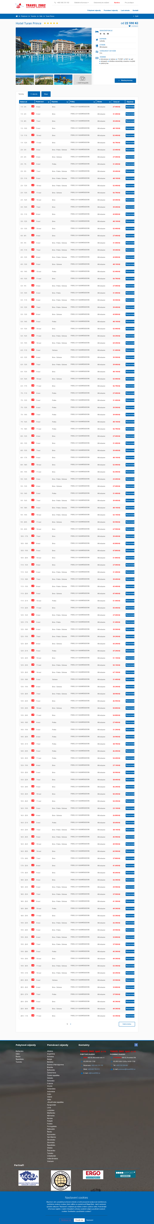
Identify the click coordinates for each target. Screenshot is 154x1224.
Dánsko (50, 1078)
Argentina (51, 1054)
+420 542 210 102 (97, 1065)
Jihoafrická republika (55, 1102)
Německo (51, 1116)
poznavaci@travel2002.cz (126, 1069)
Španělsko (20, 1059)
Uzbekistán (51, 1156)
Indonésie (51, 1091)
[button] (43, 102)
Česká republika (53, 1075)
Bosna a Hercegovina (55, 1065)
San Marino (51, 1137)
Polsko (49, 1124)
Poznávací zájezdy (111, 10)
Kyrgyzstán (51, 1105)
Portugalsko (52, 1126)
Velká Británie (52, 1159)
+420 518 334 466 (122, 1065)
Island (49, 1097)
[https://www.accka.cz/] (28, 1178)
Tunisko (50, 1153)
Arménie (50, 1057)
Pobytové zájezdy (94, 10)
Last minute (125, 10)
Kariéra (117, 3)
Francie (50, 1083)
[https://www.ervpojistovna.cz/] (93, 1174)
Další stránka (127, 1024)
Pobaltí (50, 1121)
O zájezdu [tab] (34, 94)
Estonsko (50, 1081)
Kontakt (135, 10)
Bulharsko (19, 1051)
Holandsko (51, 1089)
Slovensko (51, 1140)
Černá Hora (51, 1073)
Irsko (49, 1094)
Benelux (50, 1062)
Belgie (49, 1059)
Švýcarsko (51, 1150)
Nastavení (89, 1220)
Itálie (18, 1054)
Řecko (18, 1057)
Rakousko (51, 1129)
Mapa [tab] (46, 94)
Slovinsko (51, 1142)
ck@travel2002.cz (94, 1073)
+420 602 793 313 (94, 1069)
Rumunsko (51, 1134)
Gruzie (49, 1086)
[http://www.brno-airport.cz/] (125, 1174)
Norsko (50, 1118)
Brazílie (50, 1067)
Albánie (50, 1051)
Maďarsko (51, 1113)
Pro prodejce (129, 3)
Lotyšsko (50, 1110)
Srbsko (50, 1148)
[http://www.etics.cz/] (61, 1180)
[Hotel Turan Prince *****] (58, 50)
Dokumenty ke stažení (101, 3)
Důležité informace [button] (81, 3)
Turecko (19, 1062)
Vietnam (50, 1161)
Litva (49, 1108)
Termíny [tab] (21, 94)
